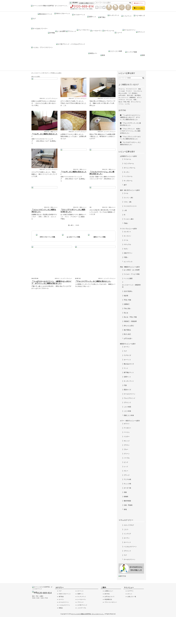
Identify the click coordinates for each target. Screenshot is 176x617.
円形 (125, 385)
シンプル (127, 104)
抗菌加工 (127, 304)
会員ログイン (139, 3)
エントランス (128, 261)
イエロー (127, 436)
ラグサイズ (122, 99)
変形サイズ (127, 389)
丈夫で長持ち (128, 291)
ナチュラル (129, 99)
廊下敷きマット (129, 372)
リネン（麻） (128, 202)
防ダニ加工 (130, 95)
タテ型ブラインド (82, 605)
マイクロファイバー (131, 89)
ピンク (126, 462)
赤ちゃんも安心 (57, 73)
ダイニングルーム (136, 102)
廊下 (125, 185)
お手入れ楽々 (122, 95)
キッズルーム (128, 180)
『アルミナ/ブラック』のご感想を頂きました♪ (130, 124)
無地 (139, 89)
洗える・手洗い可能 (124, 102)
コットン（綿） (129, 197)
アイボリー (129, 91)
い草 (125, 210)
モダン (126, 249)
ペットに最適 (128, 278)
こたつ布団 (127, 407)
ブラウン (127, 445)
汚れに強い (127, 308)
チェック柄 (127, 483)
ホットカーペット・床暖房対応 (127, 97)
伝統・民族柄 (128, 505)
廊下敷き (61, 596)
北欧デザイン (128, 253)
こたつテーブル (81, 608)
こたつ (126, 529)
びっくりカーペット (36, 73)
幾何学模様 (127, 501)
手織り (126, 223)
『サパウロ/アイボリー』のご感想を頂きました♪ (130, 143)
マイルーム (122, 89)
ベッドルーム (128, 176)
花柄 (125, 492)
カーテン (127, 347)
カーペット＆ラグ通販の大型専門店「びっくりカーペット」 (87, 614)
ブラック (127, 475)
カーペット (127, 359)
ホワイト (139, 97)
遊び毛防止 (138, 95)
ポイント (129, 594)
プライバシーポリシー (111, 602)
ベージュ (121, 104)
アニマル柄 (127, 479)
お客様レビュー (109, 591)
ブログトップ (47, 73)
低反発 (126, 295)
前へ (69, 225)
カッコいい (127, 236)
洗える (126, 313)
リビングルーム (137, 91)
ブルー (126, 449)
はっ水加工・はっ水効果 (132, 270)
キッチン (127, 172)
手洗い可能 (127, 300)
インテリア (127, 534)
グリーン (127, 453)
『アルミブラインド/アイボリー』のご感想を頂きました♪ (130, 138)
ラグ (125, 351)
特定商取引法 (108, 599)
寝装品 (61, 608)
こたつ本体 (127, 411)
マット (126, 368)
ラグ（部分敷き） (133, 93)
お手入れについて (109, 596)
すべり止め (122, 91)
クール (126, 240)
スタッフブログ (129, 525)
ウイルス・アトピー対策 (132, 274)
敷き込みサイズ (129, 364)
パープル (127, 458)
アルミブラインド (129, 398)
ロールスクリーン (129, 394)
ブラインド (127, 402)
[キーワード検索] (143, 78)
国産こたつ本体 (129, 415)
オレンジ (127, 441)
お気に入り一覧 (131, 596)
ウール (126, 193)
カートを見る (139, 8)
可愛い (135, 99)
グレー (126, 471)
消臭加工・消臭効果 (130, 321)
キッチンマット (129, 381)
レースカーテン (81, 599)
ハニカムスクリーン (130, 546)
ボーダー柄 (127, 488)
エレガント (127, 231)
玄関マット (127, 377)
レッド (126, 466)
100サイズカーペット (65, 594)
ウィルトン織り (129, 219)
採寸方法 (107, 594)
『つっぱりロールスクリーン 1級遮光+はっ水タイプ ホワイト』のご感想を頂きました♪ (131, 117)
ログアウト (130, 591)
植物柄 (126, 496)
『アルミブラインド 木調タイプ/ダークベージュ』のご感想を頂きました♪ (130, 131)
